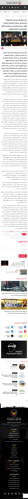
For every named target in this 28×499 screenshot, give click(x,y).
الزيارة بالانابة (14, 449)
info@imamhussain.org (14, 433)
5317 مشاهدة (14, 48)
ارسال (21, 256)
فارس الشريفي (5, 231)
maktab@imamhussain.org (14, 435)
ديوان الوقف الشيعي (14, 467)
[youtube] (12, 7)
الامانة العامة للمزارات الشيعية (14, 469)
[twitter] (15, 7)
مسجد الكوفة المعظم (14, 488)
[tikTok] (5, 493)
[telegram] (12, 493)
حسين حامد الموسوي (17, 231)
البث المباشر (14, 451)
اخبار (14, 16)
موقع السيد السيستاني (14, 465)
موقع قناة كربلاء (14, 471)
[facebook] (18, 7)
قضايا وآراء (15, 365)
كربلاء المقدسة (7, 234)
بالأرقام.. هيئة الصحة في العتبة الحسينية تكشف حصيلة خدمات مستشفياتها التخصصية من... (9, 376)
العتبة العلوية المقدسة (14, 478)
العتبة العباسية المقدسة (14, 486)
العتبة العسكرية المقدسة (14, 484)
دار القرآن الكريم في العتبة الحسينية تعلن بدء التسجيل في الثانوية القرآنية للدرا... (10, 393)
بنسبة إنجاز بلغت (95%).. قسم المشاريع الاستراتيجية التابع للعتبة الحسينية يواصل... (9, 385)
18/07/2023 (23, 48)
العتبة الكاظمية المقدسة (14, 480)
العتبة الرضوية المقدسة (14, 482)
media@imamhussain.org (14, 437)
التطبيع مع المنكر (13, 367)
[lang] (2, 7)
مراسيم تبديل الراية (15, 237)
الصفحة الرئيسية (20, 16)
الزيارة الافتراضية (14, 453)
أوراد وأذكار (14, 455)
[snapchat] (9, 493)
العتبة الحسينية (16, 234)
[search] (5, 7)
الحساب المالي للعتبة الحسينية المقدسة (14, 441)
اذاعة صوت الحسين (14, 457)
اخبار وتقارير (7, 16)
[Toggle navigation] (25, 7)
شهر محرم (23, 237)
